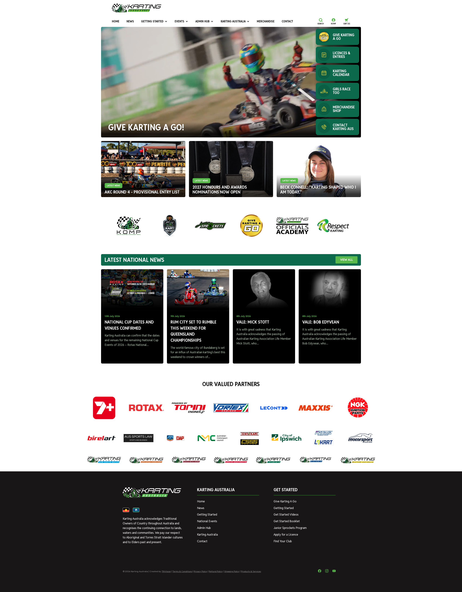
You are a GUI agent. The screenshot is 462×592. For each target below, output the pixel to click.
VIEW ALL (346, 260)
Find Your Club (283, 541)
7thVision (166, 571)
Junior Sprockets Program (290, 528)
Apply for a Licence (286, 534)
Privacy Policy (200, 571)
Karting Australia (233, 21)
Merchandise (265, 21)
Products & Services (251, 571)
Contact (287, 21)
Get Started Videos (286, 514)
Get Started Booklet (287, 521)
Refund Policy (216, 571)
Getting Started (152, 21)
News (130, 21)
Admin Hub (202, 21)
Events (179, 21)
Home (115, 21)
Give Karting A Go (285, 501)
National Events (207, 521)
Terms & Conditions (182, 571)
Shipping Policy (231, 571)
